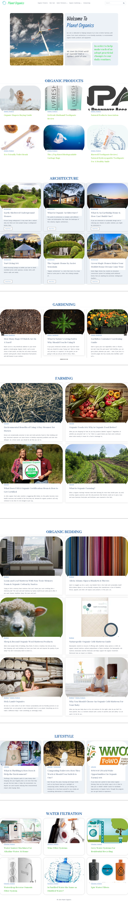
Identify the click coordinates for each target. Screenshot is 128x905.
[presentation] (20, 99)
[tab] (60, 359)
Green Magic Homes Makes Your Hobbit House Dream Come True (107, 265)
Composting (86, 3)
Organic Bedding (64, 532)
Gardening (64, 304)
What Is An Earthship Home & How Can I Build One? (105, 214)
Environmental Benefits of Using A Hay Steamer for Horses (29, 429)
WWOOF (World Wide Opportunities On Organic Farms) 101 (104, 774)
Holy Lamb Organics (14, 701)
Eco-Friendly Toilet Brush (16, 154)
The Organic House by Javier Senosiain (61, 265)
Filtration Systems (9, 844)
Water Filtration (64, 813)
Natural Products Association (104, 115)
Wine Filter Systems (57, 848)
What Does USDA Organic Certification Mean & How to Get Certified (31, 490)
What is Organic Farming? (82, 488)
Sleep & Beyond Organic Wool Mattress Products (28, 641)
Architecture (64, 178)
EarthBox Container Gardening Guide (63, 341)
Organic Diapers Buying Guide (18, 115)
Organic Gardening (9, 335)
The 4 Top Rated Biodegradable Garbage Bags (62, 156)
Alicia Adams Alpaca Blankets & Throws (89, 580)
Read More (8, 229)
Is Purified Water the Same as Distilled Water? (62, 889)
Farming (64, 378)
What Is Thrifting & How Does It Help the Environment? (19, 772)
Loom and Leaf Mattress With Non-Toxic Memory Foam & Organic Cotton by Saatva (28, 582)
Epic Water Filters (100, 887)
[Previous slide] (2, 333)
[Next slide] (125, 333)
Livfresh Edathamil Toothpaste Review (61, 117)
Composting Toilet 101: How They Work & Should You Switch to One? (63, 774)
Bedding (6, 577)
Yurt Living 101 (11, 263)
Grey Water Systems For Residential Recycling (103, 850)
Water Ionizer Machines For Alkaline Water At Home (18, 850)
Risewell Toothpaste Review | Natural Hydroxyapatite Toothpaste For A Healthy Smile (107, 158)
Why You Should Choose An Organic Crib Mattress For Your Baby (96, 703)
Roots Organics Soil (100, 339)
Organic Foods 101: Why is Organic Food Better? (93, 427)
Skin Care (52, 3)
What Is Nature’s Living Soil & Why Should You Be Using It (18, 341)
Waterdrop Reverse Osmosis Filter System (18, 889)
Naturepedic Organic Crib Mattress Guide (90, 641)
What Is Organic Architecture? (62, 212)
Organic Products (43, 3)
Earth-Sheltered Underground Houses (19, 214)
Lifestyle (64, 736)
